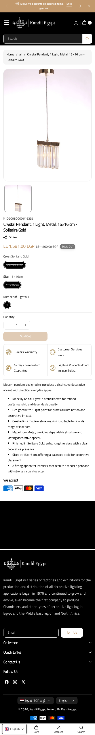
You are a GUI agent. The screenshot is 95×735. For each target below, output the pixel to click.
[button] (7, 6)
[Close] (89, 6)
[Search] (87, 39)
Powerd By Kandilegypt (61, 709)
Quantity (9, 317)
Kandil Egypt (37, 709)
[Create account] (76, 22)
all (20, 54)
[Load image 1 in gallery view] (18, 198)
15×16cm (13, 285)
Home (10, 54)
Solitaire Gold (16, 265)
